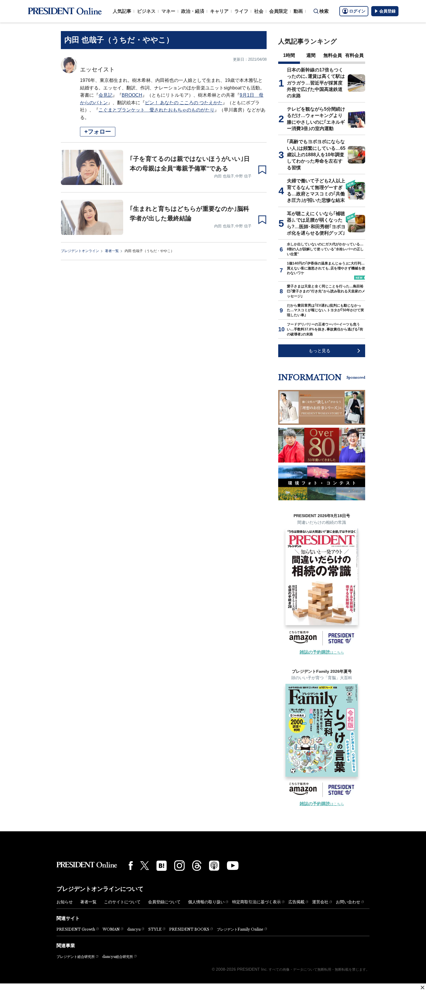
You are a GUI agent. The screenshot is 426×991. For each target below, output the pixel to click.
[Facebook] (131, 865)
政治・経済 (192, 11)
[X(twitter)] (144, 865)
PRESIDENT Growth (76, 929)
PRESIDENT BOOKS (189, 929)
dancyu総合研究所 (117, 956)
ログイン (357, 11)
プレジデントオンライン (80, 251)
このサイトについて (122, 902)
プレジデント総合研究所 (76, 957)
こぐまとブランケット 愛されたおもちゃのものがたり (156, 109)
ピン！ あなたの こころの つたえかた (184, 102)
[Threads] (196, 865)
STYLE (155, 929)
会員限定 (278, 11)
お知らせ (65, 902)
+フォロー (97, 131)
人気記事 (122, 11)
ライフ (241, 11)
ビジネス (146, 11)
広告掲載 (296, 902)
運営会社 (320, 902)
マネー (168, 11)
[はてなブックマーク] (161, 866)
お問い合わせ (348, 902)
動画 (298, 11)
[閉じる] (422, 987)
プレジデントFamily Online (240, 929)
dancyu (134, 929)
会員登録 (387, 11)
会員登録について (164, 902)
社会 (258, 11)
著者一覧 (112, 251)
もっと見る (319, 350)
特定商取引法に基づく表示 (256, 902)
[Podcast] (214, 865)
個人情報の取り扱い (206, 902)
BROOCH (132, 95)
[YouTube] (233, 865)
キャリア (219, 11)
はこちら (322, 652)
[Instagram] (179, 865)
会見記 (105, 95)
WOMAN (111, 929)
